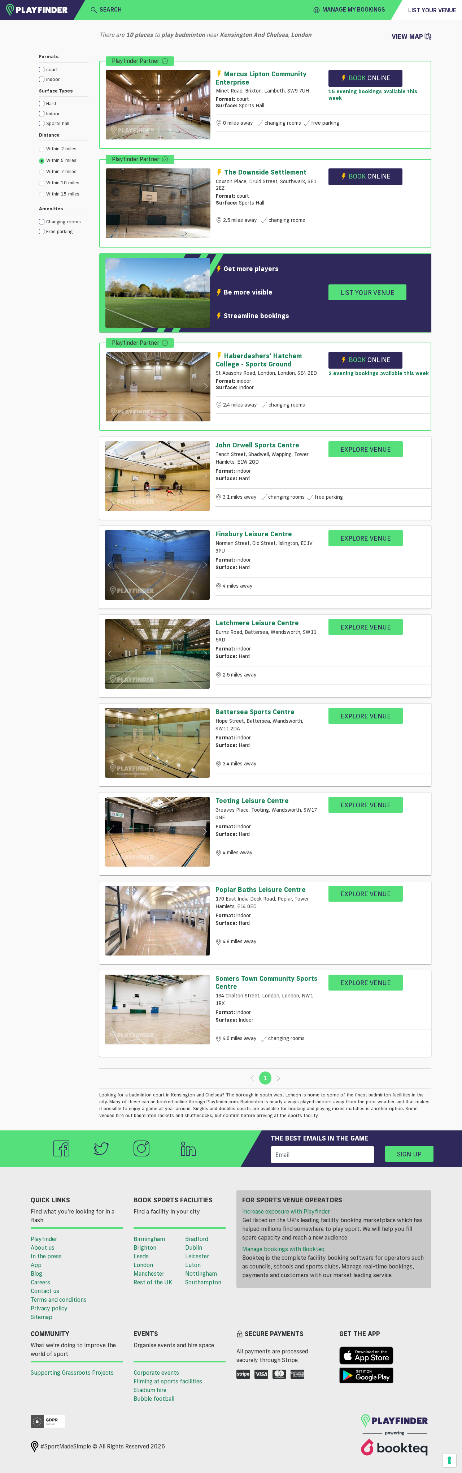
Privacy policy (49, 1308)
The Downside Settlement (265, 172)
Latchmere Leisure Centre (257, 622)
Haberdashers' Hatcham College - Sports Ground (259, 359)
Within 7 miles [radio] (61, 171)
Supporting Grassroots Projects (72, 1372)
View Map (408, 36)
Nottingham (201, 1273)
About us (43, 1247)
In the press (46, 1256)
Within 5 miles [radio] (61, 160)
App (36, 1264)
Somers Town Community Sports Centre (266, 982)
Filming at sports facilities (168, 1381)
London (143, 1264)
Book (370, 77)
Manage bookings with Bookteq (283, 1249)
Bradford (196, 1238)
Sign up (409, 1154)
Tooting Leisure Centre (252, 800)
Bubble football (154, 1398)
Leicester (197, 1256)
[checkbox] (63, 69)
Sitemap (41, 1316)
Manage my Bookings (353, 9)
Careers (40, 1282)
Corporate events (156, 1372)
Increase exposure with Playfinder (286, 1211)
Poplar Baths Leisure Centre (260, 889)
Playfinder (44, 1238)
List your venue (432, 10)
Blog (36, 1273)
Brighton (145, 1247)
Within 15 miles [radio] (62, 194)
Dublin (193, 1247)
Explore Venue (365, 449)
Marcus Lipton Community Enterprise (261, 77)
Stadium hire (150, 1389)
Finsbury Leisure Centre (253, 533)
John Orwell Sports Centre (257, 445)
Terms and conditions (59, 1299)
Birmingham (149, 1238)
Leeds (141, 1256)
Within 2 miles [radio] (61, 148)
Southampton (203, 1282)
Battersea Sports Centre (255, 711)
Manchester (149, 1273)
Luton (193, 1264)
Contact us (45, 1290)
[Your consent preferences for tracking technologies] (449, 1460)
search (111, 9)
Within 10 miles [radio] (62, 182)
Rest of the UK (153, 1282)
